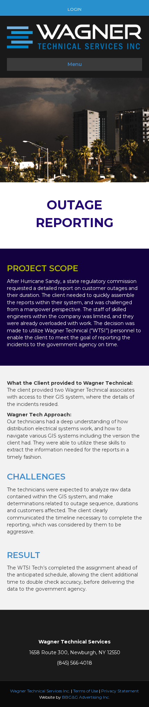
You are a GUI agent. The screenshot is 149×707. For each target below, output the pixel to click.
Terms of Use (85, 690)
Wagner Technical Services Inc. (40, 690)
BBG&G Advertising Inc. (86, 697)
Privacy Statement (120, 690)
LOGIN (74, 9)
